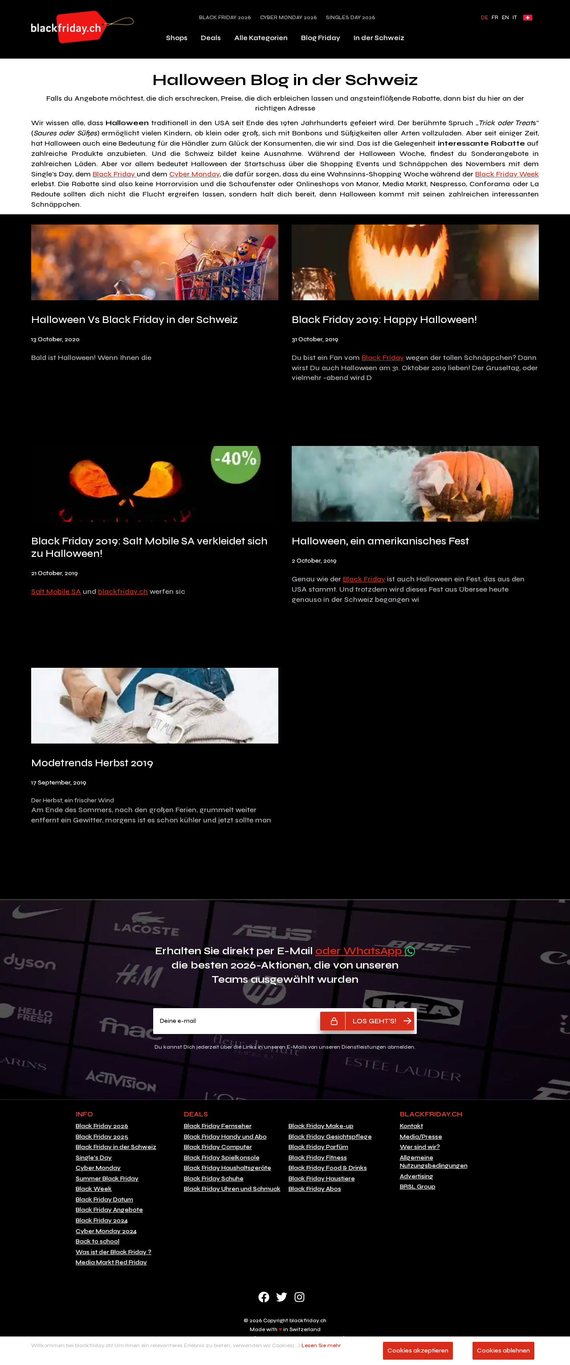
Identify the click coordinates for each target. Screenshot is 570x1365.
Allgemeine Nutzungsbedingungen (434, 1162)
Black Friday (115, 174)
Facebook (263, 1297)
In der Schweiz (379, 38)
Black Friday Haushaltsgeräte (227, 1168)
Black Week (94, 1189)
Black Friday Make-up (321, 1126)
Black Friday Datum (104, 1199)
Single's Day (94, 1157)
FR (495, 17)
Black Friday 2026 (225, 17)
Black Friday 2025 (102, 1136)
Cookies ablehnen (503, 1350)
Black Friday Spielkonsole (222, 1157)
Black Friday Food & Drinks (328, 1168)
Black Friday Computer (218, 1147)
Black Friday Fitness (318, 1157)
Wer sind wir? (420, 1147)
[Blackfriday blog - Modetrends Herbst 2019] (154, 707)
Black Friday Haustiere (322, 1178)
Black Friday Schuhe (214, 1178)
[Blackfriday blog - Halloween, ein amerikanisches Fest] (415, 486)
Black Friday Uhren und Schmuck (232, 1189)
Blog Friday (320, 38)
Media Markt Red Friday (111, 1262)
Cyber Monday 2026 (288, 17)
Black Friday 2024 (102, 1220)
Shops (176, 38)
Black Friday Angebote (109, 1210)
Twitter (281, 1297)
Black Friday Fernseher (218, 1126)
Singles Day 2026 (350, 17)
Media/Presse (421, 1136)
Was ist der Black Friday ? (113, 1252)
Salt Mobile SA (56, 591)
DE (484, 17)
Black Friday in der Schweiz (116, 1147)
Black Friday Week (507, 174)
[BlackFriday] (82, 27)
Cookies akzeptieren (417, 1350)
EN (505, 17)
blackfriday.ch (123, 591)
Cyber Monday (194, 174)
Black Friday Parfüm (318, 1147)
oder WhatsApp (360, 950)
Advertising (416, 1176)
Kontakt (411, 1126)
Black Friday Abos (315, 1189)
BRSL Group (418, 1186)
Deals (211, 38)
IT (515, 17)
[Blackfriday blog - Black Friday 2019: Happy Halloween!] (415, 264)
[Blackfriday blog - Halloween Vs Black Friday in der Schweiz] (154, 264)
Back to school (97, 1241)
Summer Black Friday (107, 1178)
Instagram (299, 1297)
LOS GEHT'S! (374, 1021)
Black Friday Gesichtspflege (330, 1136)
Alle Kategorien (261, 38)
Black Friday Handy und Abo (225, 1136)
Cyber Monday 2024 (106, 1231)
